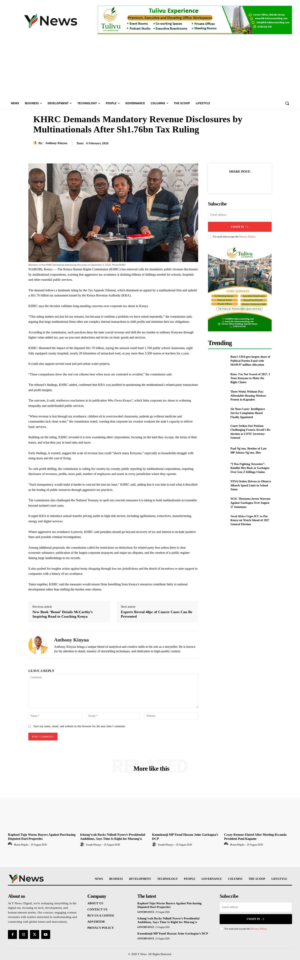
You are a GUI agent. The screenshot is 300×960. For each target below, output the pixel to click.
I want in (237, 226)
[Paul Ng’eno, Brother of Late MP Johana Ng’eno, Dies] (217, 450)
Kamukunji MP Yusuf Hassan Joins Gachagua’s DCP (172, 933)
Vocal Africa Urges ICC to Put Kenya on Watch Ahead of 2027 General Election (249, 520)
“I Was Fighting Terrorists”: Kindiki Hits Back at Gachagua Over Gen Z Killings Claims (249, 468)
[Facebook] (226, 182)
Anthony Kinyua (56, 143)
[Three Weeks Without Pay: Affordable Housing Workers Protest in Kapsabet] (217, 395)
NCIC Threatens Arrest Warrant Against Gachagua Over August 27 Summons (250, 502)
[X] (235, 182)
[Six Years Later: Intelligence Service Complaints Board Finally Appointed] (217, 413)
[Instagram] (23, 934)
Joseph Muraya (93, 844)
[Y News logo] (50, 20)
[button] (287, 103)
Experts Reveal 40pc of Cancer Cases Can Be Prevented (156, 614)
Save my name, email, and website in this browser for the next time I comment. (79, 726)
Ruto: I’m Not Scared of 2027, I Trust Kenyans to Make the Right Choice (250, 378)
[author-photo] (10, 844)
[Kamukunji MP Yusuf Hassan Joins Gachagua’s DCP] (186, 805)
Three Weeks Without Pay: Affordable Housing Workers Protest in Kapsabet (248, 395)
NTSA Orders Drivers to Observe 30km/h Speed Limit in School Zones (250, 485)
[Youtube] (45, 934)
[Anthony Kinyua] (36, 143)
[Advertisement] (150, 67)
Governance (145, 912)
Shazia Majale (21, 844)
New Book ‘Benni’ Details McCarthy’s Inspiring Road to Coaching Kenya (62, 614)
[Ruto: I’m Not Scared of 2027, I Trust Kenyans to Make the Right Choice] (217, 378)
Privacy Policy (247, 236)
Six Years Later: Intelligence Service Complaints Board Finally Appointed (247, 412)
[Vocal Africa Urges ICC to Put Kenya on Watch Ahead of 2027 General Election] (217, 520)
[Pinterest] (244, 182)
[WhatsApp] (254, 182)
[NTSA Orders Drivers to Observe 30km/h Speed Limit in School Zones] (217, 485)
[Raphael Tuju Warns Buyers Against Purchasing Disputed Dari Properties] (42, 805)
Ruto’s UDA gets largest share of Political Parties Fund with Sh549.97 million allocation (250, 360)
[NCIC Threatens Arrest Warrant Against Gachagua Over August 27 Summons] (217, 502)
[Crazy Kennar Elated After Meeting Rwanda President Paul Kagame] (258, 805)
